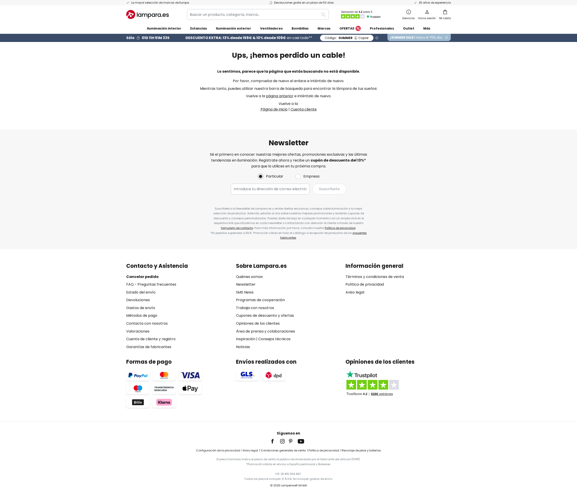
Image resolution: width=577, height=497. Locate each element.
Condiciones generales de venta (283, 450)
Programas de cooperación (260, 300)
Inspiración (245, 339)
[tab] (178, 306)
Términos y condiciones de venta (375, 276)
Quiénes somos (249, 276)
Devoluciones (138, 300)
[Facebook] (275, 441)
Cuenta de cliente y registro (151, 339)
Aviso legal (355, 292)
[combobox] (258, 14)
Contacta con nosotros (147, 323)
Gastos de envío (140, 307)
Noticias (243, 346)
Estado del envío (141, 292)
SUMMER (347, 38)
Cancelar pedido (142, 276)
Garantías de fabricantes (148, 346)
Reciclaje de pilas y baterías (361, 450)
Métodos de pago (141, 315)
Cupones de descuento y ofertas (265, 315)
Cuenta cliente (304, 109)
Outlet (408, 28)
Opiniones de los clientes (258, 323)
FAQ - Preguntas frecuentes (151, 284)
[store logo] (147, 14)
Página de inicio (274, 109)
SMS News (245, 292)
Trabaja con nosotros (255, 307)
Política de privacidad (340, 228)
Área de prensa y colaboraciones (265, 331)
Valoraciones (137, 331)
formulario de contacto (237, 228)
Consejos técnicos (274, 339)
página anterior (279, 96)
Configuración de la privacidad (218, 450)
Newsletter (246, 284)
